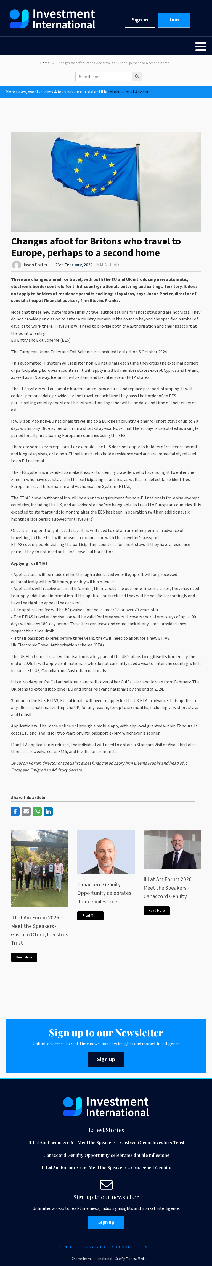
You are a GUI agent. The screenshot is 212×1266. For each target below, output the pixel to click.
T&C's (148, 1247)
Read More (24, 957)
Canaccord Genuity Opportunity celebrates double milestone (104, 893)
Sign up (106, 1222)
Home (44, 63)
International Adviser (128, 92)
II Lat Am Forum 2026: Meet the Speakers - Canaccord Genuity (168, 888)
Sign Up (106, 1059)
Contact (68, 1247)
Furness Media (136, 1258)
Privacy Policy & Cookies (110, 1247)
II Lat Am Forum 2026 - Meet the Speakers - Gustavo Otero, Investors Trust (39, 930)
